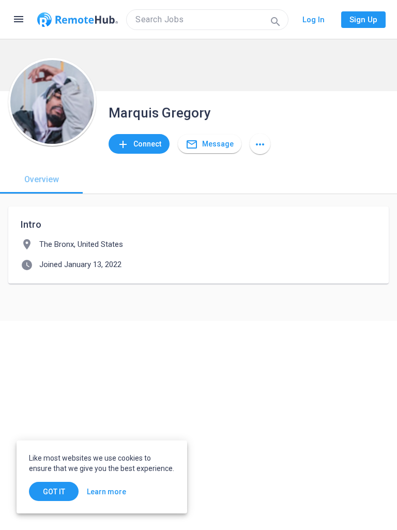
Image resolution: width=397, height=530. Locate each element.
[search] (207, 20)
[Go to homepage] (77, 19)
